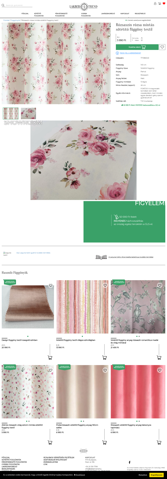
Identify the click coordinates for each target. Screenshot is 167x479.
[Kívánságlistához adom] (162, 47)
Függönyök (15, 20)
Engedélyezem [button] (156, 475)
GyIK (45, 464)
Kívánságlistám (51, 462)
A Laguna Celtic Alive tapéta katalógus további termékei (131, 257)
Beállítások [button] (80, 475)
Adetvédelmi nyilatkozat (55, 460)
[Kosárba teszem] (50, 357)
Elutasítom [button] (143, 475)
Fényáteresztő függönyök (14, 462)
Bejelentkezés (8, 469)
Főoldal (6, 20)
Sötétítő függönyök (11, 460)
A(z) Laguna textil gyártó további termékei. (33, 253)
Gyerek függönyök (11, 464)
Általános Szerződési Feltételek (59, 458)
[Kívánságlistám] (164, 3)
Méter (137, 40)
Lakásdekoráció (9, 467)
